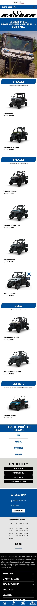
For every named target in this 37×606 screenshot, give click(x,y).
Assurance (7, 595)
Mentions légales (18, 547)
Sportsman (18, 448)
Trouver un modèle (18, 473)
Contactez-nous (18, 477)
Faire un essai (18, 468)
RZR (18, 435)
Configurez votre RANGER (18, 482)
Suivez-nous (8, 589)
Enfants (18, 454)
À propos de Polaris (11, 579)
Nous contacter (18, 511)
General (18, 441)
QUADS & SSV (8, 573)
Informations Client (11, 584)
